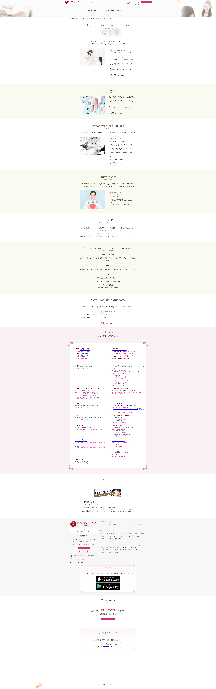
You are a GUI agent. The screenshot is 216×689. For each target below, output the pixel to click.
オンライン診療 (108, 2)
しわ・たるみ (103, 535)
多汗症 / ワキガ (124, 535)
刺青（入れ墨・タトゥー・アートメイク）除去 (109, 536)
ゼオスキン (117, 552)
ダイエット (143, 533)
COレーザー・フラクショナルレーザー (129, 547)
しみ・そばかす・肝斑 (127, 533)
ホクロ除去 (136, 533)
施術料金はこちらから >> (108, 323)
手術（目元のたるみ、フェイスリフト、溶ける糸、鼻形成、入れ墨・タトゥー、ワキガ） (116, 549)
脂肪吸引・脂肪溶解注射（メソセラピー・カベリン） (110, 547)
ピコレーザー (137, 549)
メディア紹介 (132, 524)
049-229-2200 (85, 532)
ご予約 (121, 524)
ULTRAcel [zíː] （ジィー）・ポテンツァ (108, 545)
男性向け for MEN (133, 535)
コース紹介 (101, 2)
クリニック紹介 (89, 2)
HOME (83, 2)
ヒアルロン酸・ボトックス (122, 545)
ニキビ (109, 535)
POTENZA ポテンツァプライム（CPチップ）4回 (125, 409)
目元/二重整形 (116, 535)
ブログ (126, 524)
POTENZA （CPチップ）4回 (120, 405)
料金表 (114, 2)
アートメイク (123, 536)
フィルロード (110, 538)
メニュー (95, 2)
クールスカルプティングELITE (106, 552)
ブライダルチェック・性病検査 (134, 536)
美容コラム (140, 524)
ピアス (119, 533)
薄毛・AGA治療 (133, 545)
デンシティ (103, 538)
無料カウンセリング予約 (84, 548)
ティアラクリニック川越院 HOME (74, 18)
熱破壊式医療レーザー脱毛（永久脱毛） (108, 533)
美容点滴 (140, 545)
